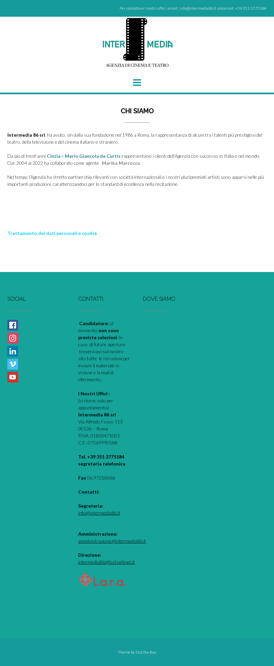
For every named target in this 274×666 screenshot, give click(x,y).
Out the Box (146, 652)
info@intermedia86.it (99, 513)
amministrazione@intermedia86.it (112, 541)
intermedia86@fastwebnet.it (106, 562)
